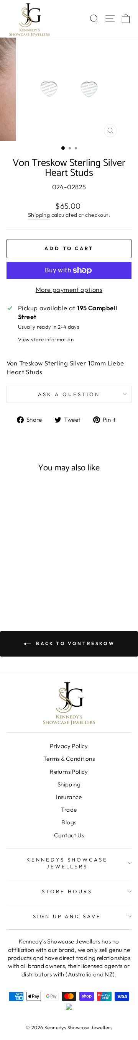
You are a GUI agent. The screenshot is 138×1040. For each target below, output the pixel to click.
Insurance (69, 797)
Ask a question (69, 394)
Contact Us (69, 835)
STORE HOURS (67, 891)
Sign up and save (67, 916)
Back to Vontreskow (74, 643)
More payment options (69, 289)
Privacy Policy (69, 746)
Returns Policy (69, 771)
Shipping (39, 214)
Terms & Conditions (69, 758)
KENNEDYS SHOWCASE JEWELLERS (67, 863)
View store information (46, 339)
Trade (69, 809)
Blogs (68, 822)
